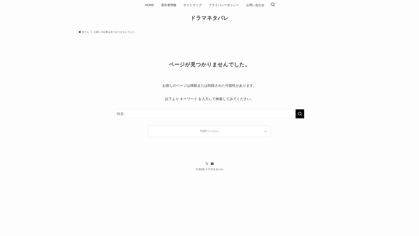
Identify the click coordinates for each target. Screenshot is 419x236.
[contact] (212, 164)
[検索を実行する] (299, 113)
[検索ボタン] (273, 5)
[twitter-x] (207, 164)
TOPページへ (209, 131)
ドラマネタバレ (210, 18)
